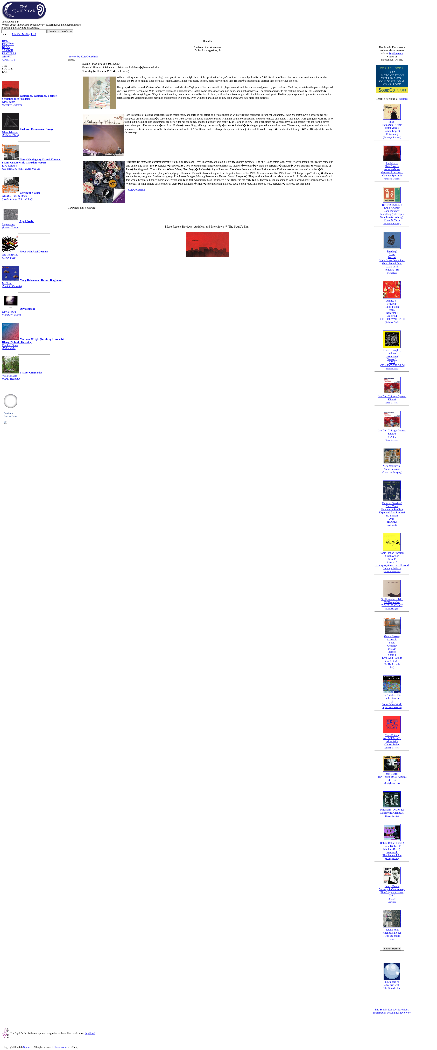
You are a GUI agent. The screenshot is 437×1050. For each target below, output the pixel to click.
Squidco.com (396, 53)
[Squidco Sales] (5, 422)
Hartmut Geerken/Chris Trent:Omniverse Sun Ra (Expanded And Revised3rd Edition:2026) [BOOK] (392, 514)
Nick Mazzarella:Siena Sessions (392, 469)
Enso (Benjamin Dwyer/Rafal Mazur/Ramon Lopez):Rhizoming (392, 129)
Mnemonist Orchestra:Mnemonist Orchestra (392, 812)
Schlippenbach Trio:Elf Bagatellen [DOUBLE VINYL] (392, 604)
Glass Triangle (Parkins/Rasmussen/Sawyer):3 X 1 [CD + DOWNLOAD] (392, 359)
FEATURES (9, 53)
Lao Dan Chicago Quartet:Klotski (392, 399)
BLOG (6, 47)
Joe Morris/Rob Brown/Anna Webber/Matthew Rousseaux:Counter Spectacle (392, 171)
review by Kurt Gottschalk (83, 56)
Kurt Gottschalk (136, 189)
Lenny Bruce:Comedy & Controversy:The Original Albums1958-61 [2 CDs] (392, 894)
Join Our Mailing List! (24, 34)
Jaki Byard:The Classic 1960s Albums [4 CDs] (392, 778)
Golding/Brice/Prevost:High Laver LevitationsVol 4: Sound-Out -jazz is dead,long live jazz (392, 262)
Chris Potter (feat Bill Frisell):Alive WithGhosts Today (392, 741)
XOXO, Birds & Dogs (21, 195)
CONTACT (8, 59)
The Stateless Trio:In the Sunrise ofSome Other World (392, 701)
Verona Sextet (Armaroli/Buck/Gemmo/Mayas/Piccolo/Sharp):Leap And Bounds (392, 652)
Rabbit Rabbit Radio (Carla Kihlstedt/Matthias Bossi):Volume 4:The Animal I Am (392, 851)
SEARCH (7, 50)
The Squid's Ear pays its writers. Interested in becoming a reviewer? (392, 1011)
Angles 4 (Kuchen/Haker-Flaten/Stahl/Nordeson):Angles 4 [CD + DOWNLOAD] (392, 311)
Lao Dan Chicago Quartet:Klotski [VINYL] (392, 435)
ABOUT (7, 56)
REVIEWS (8, 44)
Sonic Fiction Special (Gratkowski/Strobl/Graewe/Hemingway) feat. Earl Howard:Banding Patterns (392, 562)
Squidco (403, 98)
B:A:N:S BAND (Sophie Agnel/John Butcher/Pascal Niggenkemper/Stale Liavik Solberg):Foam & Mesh (392, 214)
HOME (6, 41)
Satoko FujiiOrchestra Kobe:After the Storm (392, 934)
